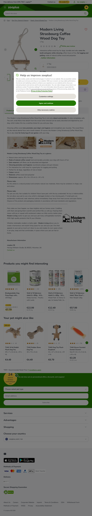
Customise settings (46, 96)
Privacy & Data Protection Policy (41, 91)
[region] (46, 93)
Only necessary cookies (46, 110)
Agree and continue (46, 103)
